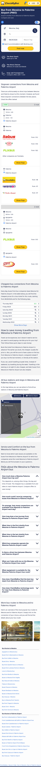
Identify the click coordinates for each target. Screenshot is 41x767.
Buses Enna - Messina (8, 663)
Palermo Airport (33, 398)
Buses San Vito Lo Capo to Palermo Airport (14, 751)
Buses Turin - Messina (8, 708)
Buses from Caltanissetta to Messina (12, 657)
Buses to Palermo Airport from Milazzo (13, 745)
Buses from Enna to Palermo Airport (12, 735)
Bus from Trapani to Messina (10, 705)
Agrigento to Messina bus (9, 654)
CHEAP (5, 104)
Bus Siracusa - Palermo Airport (11, 757)
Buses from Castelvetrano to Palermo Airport (15, 725)
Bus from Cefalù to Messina (10, 660)
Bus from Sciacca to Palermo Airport (12, 754)
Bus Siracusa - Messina (8, 699)
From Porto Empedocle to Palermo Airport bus (16, 748)
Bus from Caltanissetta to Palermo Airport (14, 719)
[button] (38, 432)
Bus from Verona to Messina (10, 712)
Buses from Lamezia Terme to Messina (13, 670)
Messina (18, 398)
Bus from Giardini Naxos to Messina (12, 666)
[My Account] (25, 3)
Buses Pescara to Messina (9, 689)
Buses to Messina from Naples (11, 679)
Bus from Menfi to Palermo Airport (12, 741)
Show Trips (20, 163)
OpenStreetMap (31, 439)
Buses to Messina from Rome (10, 695)
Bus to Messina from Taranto (10, 702)
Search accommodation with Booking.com (18, 44)
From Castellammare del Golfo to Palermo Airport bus (18, 722)
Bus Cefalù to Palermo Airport (11, 732)
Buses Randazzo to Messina (10, 692)
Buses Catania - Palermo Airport (11, 729)
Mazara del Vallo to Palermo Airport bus (13, 738)
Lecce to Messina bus (8, 673)
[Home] (11, 3)
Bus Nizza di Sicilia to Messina (10, 682)
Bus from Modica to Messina (10, 676)
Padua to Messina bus (8, 686)
